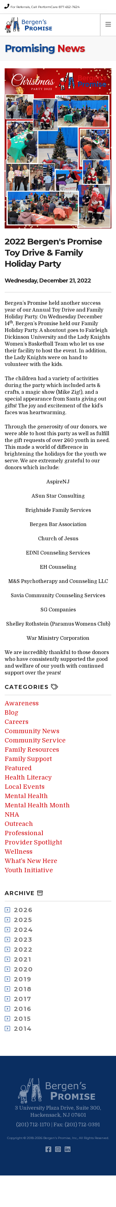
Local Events (25, 786)
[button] (58, 1091)
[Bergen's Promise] (29, 25)
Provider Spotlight (33, 842)
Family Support (28, 759)
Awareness (22, 703)
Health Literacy (28, 777)
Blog (11, 712)
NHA (12, 814)
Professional (24, 833)
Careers (16, 721)
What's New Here (31, 861)
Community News (32, 731)
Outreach (19, 823)
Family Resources (32, 749)
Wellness (18, 851)
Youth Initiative (29, 870)
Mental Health (26, 796)
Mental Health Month (37, 805)
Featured (18, 768)
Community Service (35, 740)
